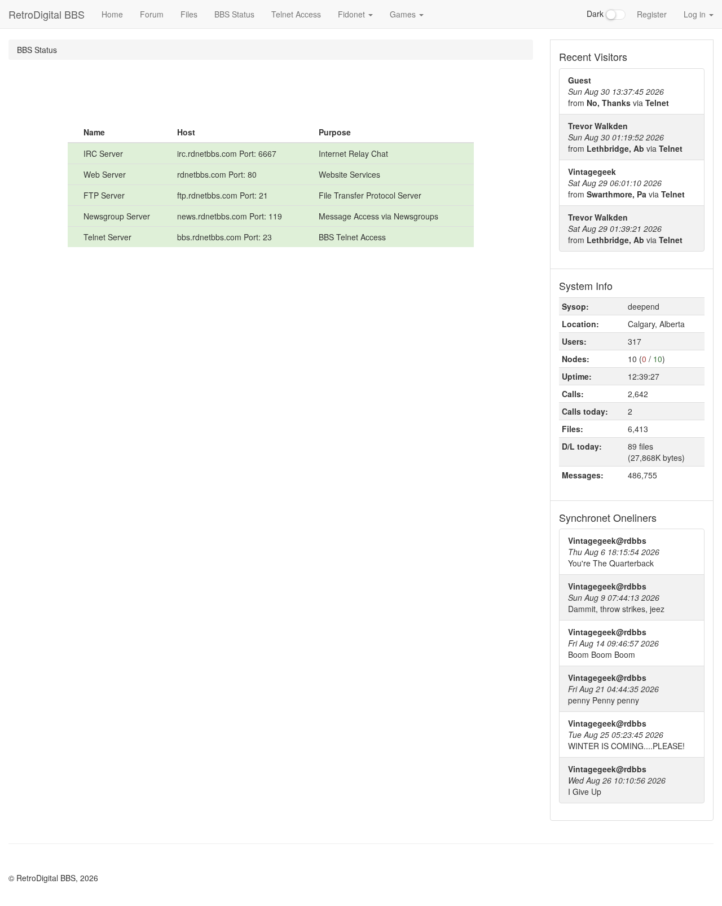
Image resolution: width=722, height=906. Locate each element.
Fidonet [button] (352, 14)
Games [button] (404, 14)
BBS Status (234, 14)
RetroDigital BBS (46, 14)
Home (112, 14)
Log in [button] (696, 14)
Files (188, 14)
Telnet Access (296, 14)
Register (652, 14)
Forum (152, 14)
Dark (596, 13)
